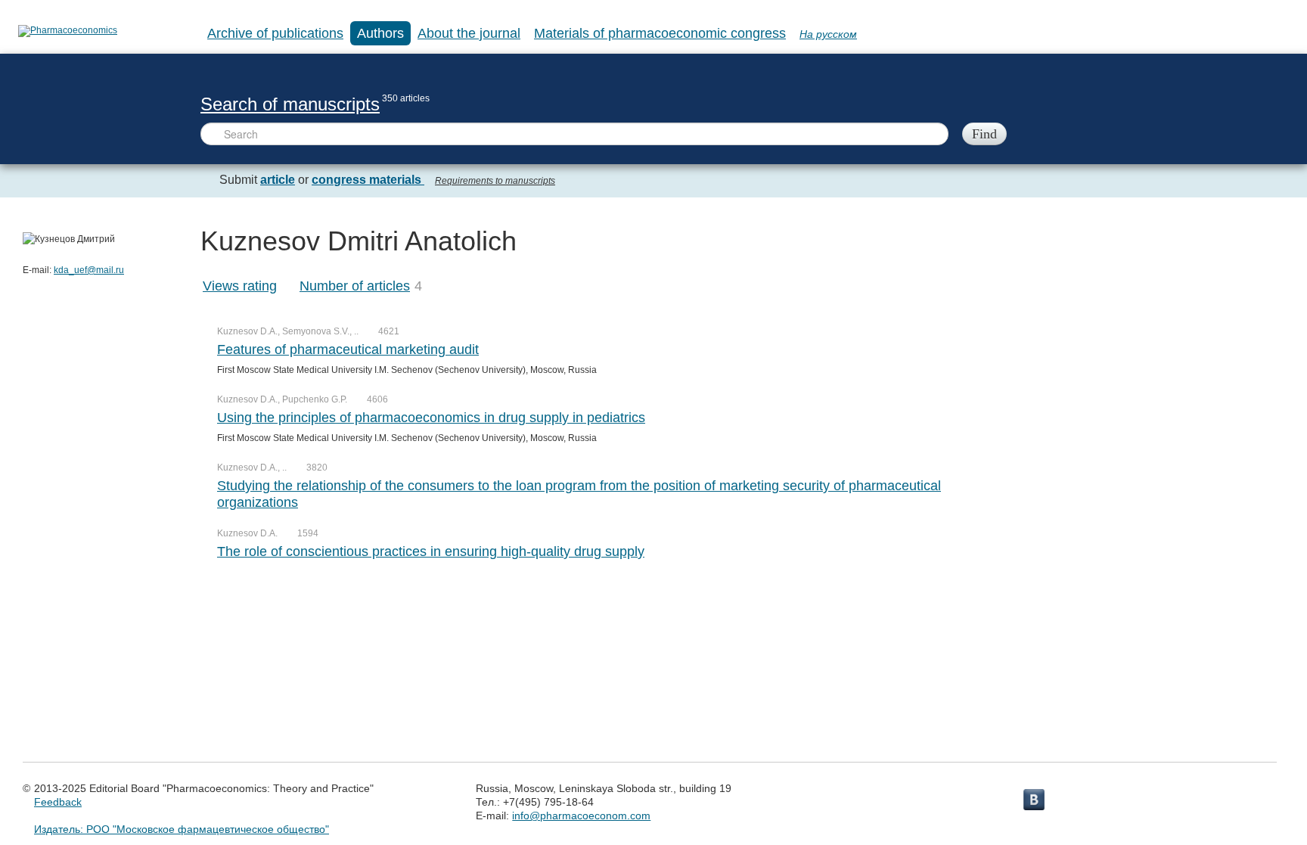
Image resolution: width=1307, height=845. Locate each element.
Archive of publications (275, 33)
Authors (380, 33)
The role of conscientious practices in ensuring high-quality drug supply (430, 551)
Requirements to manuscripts (495, 181)
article (277, 179)
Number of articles (355, 286)
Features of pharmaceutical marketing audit (348, 349)
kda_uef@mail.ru (89, 270)
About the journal (469, 33)
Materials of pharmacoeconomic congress (660, 33)
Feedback (58, 802)
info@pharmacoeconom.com (581, 815)
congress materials (368, 179)
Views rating (240, 286)
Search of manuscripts (290, 104)
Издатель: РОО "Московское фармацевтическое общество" (181, 829)
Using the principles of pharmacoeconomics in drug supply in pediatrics (431, 417)
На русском (828, 34)
